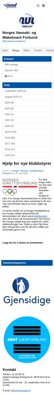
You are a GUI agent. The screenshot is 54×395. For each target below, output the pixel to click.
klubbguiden (40, 216)
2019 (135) (10, 132)
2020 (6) (9, 126)
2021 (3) (9, 120)
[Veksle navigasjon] (49, 5)
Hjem (5, 50)
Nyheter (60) (11, 70)
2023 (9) (9, 108)
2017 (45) (10, 143)
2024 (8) (9, 102)
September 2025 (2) (15, 91)
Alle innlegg (11, 64)
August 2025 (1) (13, 97)
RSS (10, 76)
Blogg (15, 50)
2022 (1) (9, 114)
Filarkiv (38, 50)
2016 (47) (10, 149)
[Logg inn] (43, 5)
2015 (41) (10, 155)
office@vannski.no (20, 390)
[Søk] (38, 5)
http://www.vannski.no (14, 41)
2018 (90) (10, 137)
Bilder (27, 50)
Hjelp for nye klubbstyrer (26, 163)
